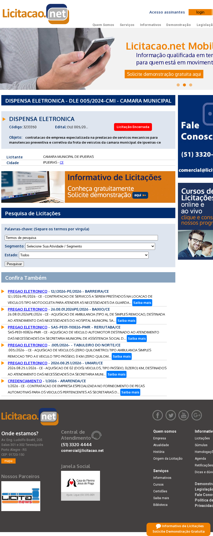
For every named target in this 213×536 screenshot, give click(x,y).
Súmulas (201, 445)
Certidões (160, 491)
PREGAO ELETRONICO (27, 291)
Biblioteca (160, 505)
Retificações (204, 465)
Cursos (158, 484)
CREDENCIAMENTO (25, 381)
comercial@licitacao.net (82, 450)
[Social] (80, 485)
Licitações (202, 438)
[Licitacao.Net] (36, 14)
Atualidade (161, 445)
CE (62, 162)
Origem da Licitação (167, 458)
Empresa (159, 438)
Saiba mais (142, 302)
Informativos (150, 25)
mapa (8, 461)
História (158, 452)
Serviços (127, 25)
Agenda (200, 458)
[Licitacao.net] (29, 416)
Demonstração (178, 25)
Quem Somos (103, 25)
